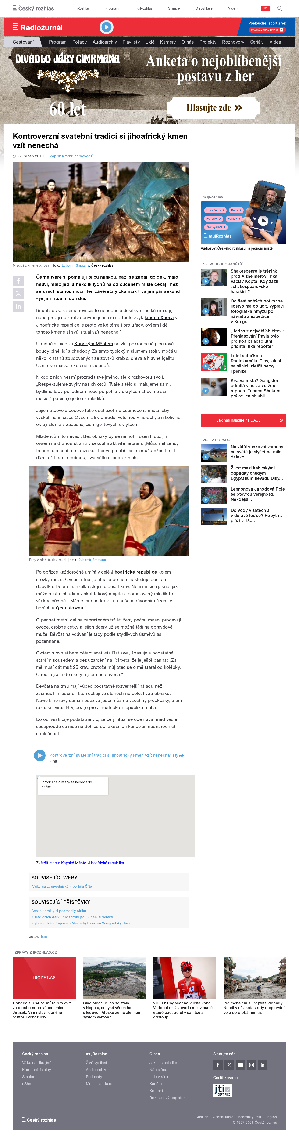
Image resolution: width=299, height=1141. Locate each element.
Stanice (174, 8)
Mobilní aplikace (100, 1084)
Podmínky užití (249, 1117)
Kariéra (156, 1084)
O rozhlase (204, 8)
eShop (27, 1084)
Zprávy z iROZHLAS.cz (36, 952)
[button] (181, 756)
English (271, 1117)
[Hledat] (280, 8)
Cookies (202, 1117)
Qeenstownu (69, 607)
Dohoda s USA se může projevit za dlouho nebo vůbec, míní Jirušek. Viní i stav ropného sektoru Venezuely (42, 1010)
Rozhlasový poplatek (167, 1098)
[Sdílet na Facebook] (18, 281)
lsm (44, 936)
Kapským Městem (93, 343)
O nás (188, 41)
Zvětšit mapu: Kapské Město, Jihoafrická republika (80, 863)
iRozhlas (83, 8)
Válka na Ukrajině (36, 1063)
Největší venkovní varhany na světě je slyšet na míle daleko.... (257, 451)
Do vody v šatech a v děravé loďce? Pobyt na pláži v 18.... (257, 515)
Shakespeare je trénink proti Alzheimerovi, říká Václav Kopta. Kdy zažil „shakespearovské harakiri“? (254, 281)
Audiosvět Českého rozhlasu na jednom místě (237, 248)
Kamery (168, 41)
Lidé (150, 41)
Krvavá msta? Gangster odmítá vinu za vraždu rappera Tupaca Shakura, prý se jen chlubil (256, 388)
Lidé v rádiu (160, 1077)
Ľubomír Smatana (75, 265)
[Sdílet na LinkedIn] (18, 306)
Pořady (79, 41)
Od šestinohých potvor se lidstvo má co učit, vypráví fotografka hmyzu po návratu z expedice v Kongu (257, 311)
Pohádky (211, 218)
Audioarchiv (105, 41)
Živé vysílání (214, 227)
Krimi (234, 210)
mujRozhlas (144, 8)
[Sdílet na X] (18, 293)
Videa (275, 41)
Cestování (23, 41)
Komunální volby (36, 1070)
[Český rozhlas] (33, 8)
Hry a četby (213, 210)
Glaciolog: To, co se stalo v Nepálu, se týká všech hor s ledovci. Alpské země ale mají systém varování (111, 1010)
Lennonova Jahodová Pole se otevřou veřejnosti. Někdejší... (258, 494)
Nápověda (158, 1070)
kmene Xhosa (159, 317)
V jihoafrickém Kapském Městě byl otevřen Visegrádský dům (81, 923)
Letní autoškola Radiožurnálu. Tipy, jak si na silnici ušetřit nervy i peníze (256, 363)
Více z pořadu (217, 440)
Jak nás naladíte (163, 1063)
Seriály (257, 41)
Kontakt (156, 1091)
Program (112, 8)
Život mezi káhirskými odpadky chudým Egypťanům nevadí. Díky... (257, 473)
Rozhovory (233, 41)
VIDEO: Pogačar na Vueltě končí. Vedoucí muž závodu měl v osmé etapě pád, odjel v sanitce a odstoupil (183, 1010)
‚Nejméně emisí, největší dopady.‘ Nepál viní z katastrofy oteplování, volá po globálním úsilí (255, 1008)
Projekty (208, 41)
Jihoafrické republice (134, 572)
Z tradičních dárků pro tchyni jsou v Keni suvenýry (72, 917)
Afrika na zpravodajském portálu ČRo (62, 886)
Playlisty (131, 41)
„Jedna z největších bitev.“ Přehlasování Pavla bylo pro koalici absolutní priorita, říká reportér (258, 338)
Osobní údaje (223, 1117)
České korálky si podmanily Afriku (59, 911)
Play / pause (40, 755)
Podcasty (94, 1077)
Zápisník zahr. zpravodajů (71, 156)
